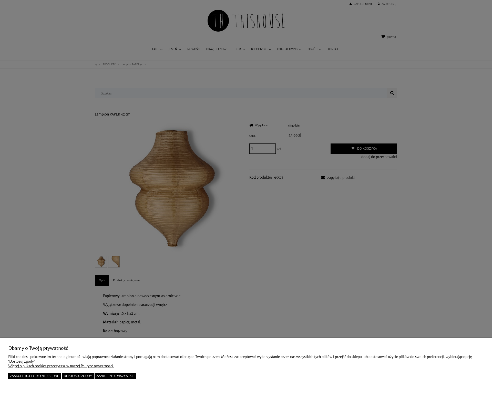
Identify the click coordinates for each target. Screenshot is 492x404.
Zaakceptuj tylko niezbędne (34, 376)
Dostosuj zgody (78, 376)
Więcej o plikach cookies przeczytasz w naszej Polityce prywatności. (61, 366)
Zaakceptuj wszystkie (115, 376)
